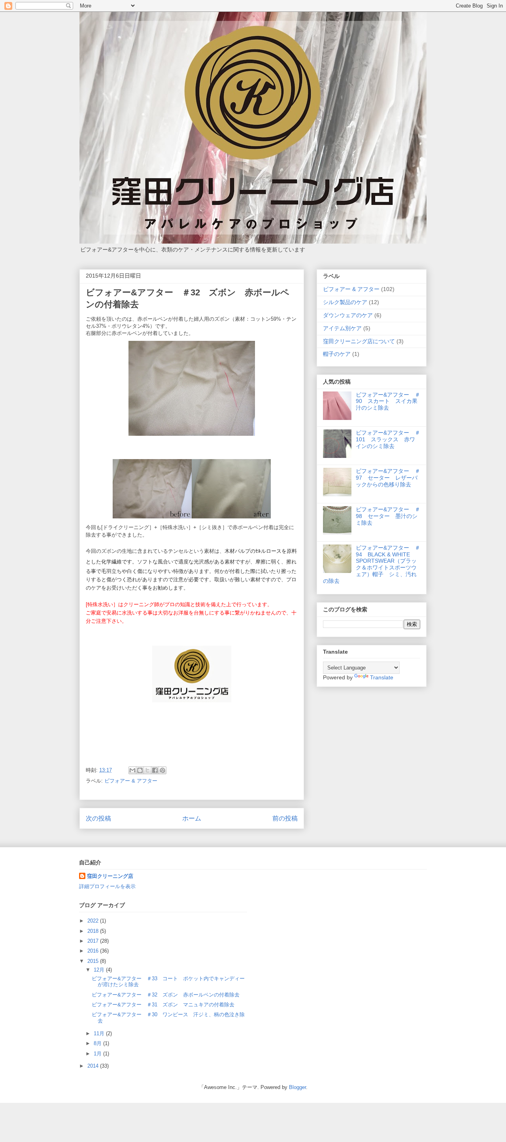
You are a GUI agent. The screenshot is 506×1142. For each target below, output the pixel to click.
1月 (98, 1054)
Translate (381, 677)
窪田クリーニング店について (359, 341)
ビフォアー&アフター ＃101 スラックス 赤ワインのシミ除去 (388, 439)
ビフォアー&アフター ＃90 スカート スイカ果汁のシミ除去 (388, 401)
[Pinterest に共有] (162, 770)
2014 (93, 1066)
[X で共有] (147, 770)
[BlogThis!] (140, 770)
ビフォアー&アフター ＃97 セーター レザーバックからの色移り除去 (388, 478)
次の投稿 (98, 818)
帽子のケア (337, 354)
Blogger (297, 1087)
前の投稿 (285, 818)
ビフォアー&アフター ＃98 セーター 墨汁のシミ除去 (388, 516)
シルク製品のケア (345, 302)
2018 (93, 931)
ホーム (191, 818)
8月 (98, 1043)
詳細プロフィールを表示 (107, 886)
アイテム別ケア (342, 328)
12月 (100, 970)
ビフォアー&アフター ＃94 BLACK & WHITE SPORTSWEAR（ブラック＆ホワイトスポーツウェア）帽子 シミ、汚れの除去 (371, 564)
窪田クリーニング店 (110, 876)
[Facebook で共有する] (155, 770)
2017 (93, 941)
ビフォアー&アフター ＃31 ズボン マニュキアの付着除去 (163, 1005)
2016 (93, 951)
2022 (93, 921)
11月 (100, 1033)
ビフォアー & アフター (130, 781)
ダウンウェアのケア (348, 315)
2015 (93, 961)
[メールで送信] (132, 770)
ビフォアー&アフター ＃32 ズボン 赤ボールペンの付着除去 (166, 995)
